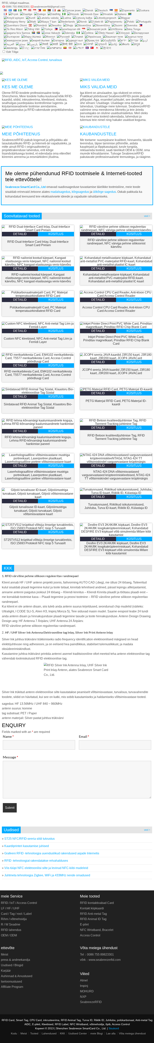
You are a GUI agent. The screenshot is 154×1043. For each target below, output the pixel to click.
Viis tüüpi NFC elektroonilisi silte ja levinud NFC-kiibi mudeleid (46, 868)
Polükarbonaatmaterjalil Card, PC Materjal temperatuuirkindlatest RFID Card (38, 309)
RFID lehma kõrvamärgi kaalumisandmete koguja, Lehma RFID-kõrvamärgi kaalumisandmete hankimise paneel (38, 440)
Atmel (84, 980)
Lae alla (111, 1033)
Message (10, 757)
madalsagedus (60, 191)
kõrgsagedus (81, 191)
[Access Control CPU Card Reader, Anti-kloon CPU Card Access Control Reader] (116, 295)
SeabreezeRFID (91, 1002)
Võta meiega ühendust (132, 1033)
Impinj (84, 985)
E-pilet (84, 924)
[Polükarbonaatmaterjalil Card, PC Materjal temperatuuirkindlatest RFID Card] (38, 295)
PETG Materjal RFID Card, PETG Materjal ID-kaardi (116, 402)
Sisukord (114, 1028)
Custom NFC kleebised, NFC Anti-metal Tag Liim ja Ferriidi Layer (38, 340)
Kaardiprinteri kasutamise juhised (26, 846)
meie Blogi (96, 1033)
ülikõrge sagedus (104, 191)
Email (84, 736)
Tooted (34, 1033)
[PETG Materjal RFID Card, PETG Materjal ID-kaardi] (116, 389)
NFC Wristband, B (96, 929)
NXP (83, 996)
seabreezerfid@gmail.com (49, 6)
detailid (20, 234)
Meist (4, 954)
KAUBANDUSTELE (98, 134)
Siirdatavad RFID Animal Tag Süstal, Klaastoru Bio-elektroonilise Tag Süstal (38, 406)
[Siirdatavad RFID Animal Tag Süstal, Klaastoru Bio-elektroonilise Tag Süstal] (38, 392)
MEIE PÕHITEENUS (21, 134)
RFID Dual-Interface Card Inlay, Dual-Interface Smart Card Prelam (38, 243)
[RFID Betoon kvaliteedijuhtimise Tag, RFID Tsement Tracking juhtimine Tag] (116, 423)
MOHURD (87, 991)
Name (8, 736)
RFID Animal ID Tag (93, 919)
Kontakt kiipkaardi (92, 908)
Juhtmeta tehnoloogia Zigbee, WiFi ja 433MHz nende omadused (47, 875)
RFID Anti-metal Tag (93, 913)
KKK (62, 1033)
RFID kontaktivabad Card (97, 902)
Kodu (14, 1033)
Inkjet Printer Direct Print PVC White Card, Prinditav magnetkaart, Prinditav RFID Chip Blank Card (116, 340)
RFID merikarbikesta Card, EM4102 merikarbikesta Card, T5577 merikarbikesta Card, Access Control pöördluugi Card (38, 375)
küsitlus (55, 234)
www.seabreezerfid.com (105, 959)
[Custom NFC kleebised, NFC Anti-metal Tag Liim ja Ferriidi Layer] (38, 327)
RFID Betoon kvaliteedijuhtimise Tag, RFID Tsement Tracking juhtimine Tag (116, 437)
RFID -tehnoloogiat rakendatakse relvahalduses (36, 860)
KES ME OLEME (17, 86)
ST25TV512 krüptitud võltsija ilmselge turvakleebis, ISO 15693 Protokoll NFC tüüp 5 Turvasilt (38, 541)
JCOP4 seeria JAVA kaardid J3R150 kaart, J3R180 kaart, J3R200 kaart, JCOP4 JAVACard (116, 371)
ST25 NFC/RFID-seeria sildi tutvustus (29, 838)
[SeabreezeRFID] (32, 60)
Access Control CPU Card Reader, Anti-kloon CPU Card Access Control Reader (116, 309)
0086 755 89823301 (18, 6)
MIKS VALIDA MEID (98, 86)
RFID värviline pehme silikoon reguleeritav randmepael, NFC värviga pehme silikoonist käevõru (116, 243)
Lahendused (49, 1033)
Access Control (90, 935)
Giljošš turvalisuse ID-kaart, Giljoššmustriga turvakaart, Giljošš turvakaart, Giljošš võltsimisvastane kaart (37, 510)
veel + (147, 216)
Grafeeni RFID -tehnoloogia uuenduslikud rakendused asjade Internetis (51, 853)
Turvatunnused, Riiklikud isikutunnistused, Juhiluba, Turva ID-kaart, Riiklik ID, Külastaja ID (116, 506)
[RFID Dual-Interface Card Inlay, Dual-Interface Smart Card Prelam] (38, 230)
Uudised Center (77, 1033)
